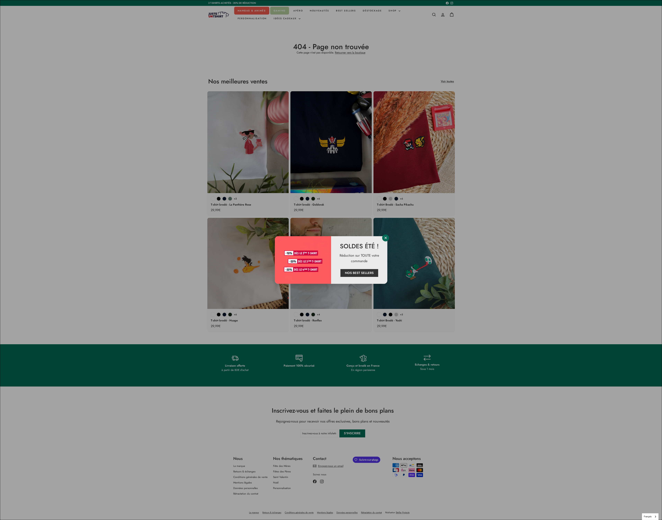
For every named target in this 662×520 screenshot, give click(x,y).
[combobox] (650, 516)
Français (647, 516)
